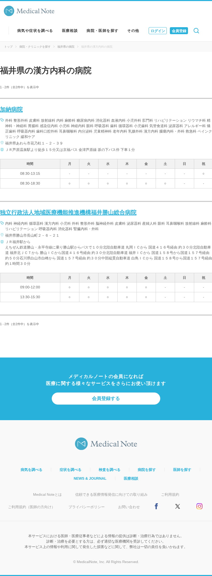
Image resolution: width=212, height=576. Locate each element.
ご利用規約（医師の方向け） (31, 507)
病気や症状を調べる (35, 30)
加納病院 (11, 109)
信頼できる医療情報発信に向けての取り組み (111, 494)
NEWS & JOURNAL (90, 478)
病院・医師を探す (102, 30)
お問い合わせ (129, 507)
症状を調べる (70, 470)
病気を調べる (31, 470)
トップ (8, 46)
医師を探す (182, 470)
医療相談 (70, 30)
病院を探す (147, 470)
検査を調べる (109, 470)
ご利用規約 (170, 494)
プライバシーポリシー (87, 507)
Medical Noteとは (47, 494)
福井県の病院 (65, 46)
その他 (133, 30)
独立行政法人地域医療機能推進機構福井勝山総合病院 (68, 212)
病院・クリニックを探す (35, 46)
